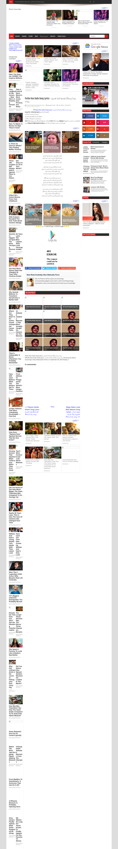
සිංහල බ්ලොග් (44, 36)
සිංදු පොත (37, 106)
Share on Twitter (51, 268)
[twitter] (90, 2)
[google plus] (107, 2)
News (36, 36)
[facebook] (87, 2)
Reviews (17, 36)
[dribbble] (100, 2)
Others (31, 36)
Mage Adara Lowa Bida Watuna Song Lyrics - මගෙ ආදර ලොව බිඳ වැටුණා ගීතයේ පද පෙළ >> (73, 412)
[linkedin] (104, 2)
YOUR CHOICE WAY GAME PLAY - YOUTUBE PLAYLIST (16, 48)
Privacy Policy (62, 36)
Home (11, 36)
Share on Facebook (35, 268)
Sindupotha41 (67, 105)
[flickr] (97, 2)
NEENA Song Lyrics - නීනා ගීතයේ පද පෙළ (25, 1)
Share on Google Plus (68, 268)
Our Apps (52, 36)
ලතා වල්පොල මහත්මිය (30, 106)
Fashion (24, 36)
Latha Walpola (61, 105)
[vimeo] (93, 2)
